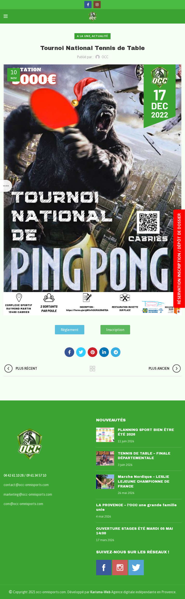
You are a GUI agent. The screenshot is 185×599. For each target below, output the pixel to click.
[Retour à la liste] (92, 368)
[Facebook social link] (88, 4)
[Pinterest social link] (92, 352)
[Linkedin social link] (104, 352)
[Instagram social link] (97, 4)
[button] (69, 329)
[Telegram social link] (115, 352)
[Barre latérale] (6, 186)
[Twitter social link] (81, 352)
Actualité (100, 36)
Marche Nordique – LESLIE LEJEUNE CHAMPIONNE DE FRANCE (143, 481)
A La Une (83, 36)
